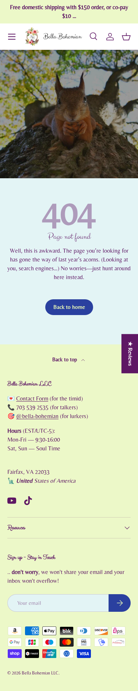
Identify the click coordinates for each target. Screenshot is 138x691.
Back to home (69, 307)
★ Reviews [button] (130, 353)
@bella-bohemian (37, 416)
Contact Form (32, 399)
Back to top (65, 359)
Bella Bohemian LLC (40, 673)
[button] (126, 37)
